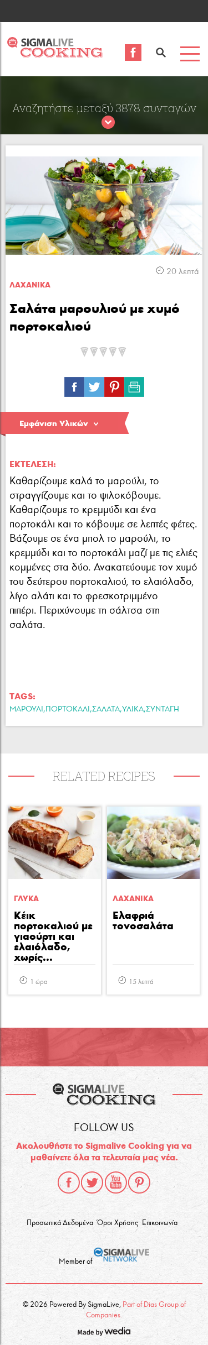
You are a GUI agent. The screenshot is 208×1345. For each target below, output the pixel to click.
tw (94, 384)
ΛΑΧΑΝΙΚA (29, 285)
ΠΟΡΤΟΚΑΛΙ (67, 709)
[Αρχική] (55, 54)
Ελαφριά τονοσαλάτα (143, 921)
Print (134, 384)
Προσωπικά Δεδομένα (60, 1222)
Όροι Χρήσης (117, 1222)
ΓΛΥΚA (26, 898)
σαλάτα (106, 709)
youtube (116, 1182)
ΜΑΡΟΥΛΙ (26, 709)
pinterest (139, 1182)
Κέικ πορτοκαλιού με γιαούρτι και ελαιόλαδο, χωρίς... (53, 937)
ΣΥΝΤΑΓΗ (162, 709)
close (108, 123)
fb (74, 384)
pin (114, 384)
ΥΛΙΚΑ (133, 709)
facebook (69, 1182)
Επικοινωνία (159, 1222)
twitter (92, 1182)
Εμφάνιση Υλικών (53, 423)
